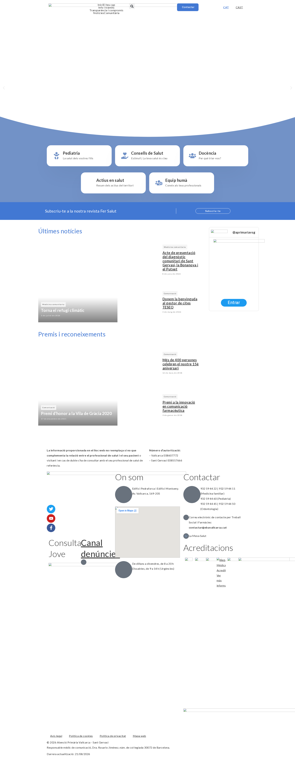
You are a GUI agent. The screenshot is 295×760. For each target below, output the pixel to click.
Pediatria (71, 153)
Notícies (98, 13)
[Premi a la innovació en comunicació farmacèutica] (140, 406)
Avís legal (56, 735)
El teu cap (109, 4)
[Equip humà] (159, 182)
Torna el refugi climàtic (63, 310)
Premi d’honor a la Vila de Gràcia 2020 (76, 413)
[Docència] (192, 155)
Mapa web (139, 735)
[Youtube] (51, 518)
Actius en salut (110, 180)
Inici (100, 4)
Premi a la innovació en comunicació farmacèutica (179, 406)
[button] (132, 6)
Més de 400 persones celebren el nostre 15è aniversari (181, 364)
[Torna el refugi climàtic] (77, 281)
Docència (207, 153)
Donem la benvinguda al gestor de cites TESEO (180, 303)
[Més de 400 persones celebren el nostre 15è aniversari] (140, 363)
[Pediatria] (56, 155)
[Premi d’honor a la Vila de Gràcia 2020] (77, 385)
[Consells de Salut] (124, 155)
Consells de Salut (147, 153)
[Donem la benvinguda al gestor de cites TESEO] (140, 302)
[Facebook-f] (51, 528)
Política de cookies (81, 735)
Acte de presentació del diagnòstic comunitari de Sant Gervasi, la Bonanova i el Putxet (180, 261)
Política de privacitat (113, 735)
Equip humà (176, 180)
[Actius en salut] (90, 182)
